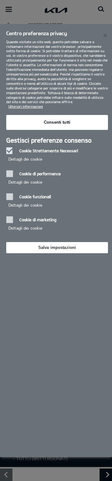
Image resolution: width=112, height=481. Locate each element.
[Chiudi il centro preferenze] (105, 35)
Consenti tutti (57, 122)
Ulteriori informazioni (25, 106)
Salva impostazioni (57, 247)
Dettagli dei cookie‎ (25, 159)
